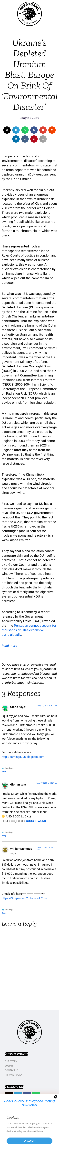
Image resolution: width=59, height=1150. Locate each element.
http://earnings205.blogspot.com (23, 756)
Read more (9, 646)
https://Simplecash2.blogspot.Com (24, 898)
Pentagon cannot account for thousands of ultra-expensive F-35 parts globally (29, 630)
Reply (4, 771)
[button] (7, 130)
